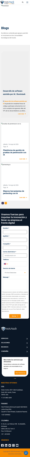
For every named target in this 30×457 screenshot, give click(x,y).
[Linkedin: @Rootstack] (6, 444)
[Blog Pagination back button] (3, 203)
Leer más (21, 114)
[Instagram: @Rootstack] (13, 444)
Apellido (6, 236)
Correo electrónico (9, 252)
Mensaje (6, 277)
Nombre (6, 228)
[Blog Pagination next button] (6, 203)
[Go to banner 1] (14, 378)
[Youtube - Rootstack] (17, 444)
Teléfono (6, 259)
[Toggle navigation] (27, 2)
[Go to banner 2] (15, 378)
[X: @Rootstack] (10, 444)
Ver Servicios (20, 373)
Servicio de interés (9, 268)
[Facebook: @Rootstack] (2, 444)
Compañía (6, 244)
